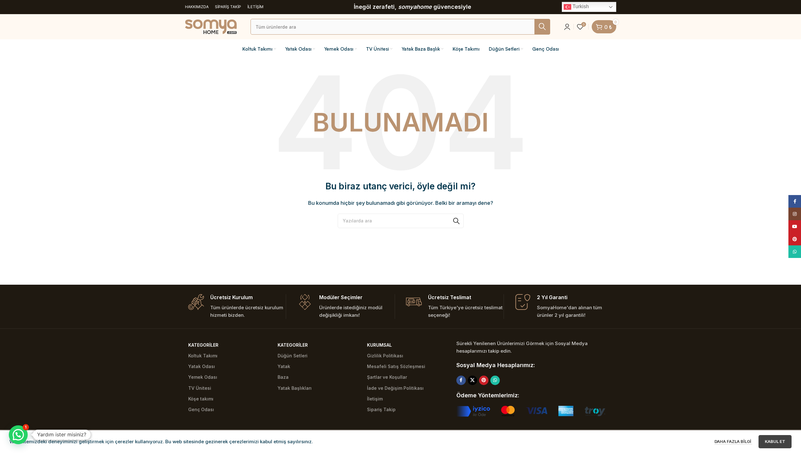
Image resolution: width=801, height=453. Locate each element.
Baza (283, 377)
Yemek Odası (202, 377)
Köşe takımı (200, 398)
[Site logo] (211, 26)
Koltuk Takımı (202, 355)
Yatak (284, 366)
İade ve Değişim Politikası (395, 388)
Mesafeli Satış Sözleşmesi (396, 366)
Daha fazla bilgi (733, 441)
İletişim (375, 398)
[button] (18, 434)
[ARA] (542, 27)
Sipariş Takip (381, 409)
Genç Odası (201, 409)
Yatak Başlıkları (295, 388)
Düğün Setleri (292, 355)
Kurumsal (379, 345)
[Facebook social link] (461, 380)
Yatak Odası (201, 366)
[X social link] (472, 380)
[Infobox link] (237, 306)
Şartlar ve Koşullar (387, 377)
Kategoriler (203, 345)
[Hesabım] (567, 26)
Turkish (580, 6)
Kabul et (775, 441)
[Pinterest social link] (483, 380)
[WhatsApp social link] (495, 380)
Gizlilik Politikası (385, 355)
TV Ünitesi (199, 388)
